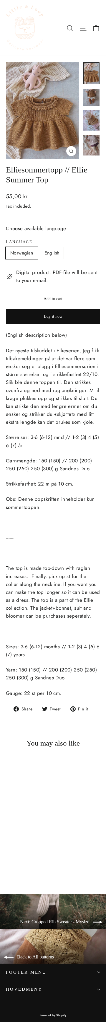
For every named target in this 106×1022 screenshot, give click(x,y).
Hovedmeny (24, 989)
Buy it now (53, 316)
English (51, 252)
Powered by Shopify (53, 1015)
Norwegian (21, 252)
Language (19, 242)
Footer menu (26, 972)
